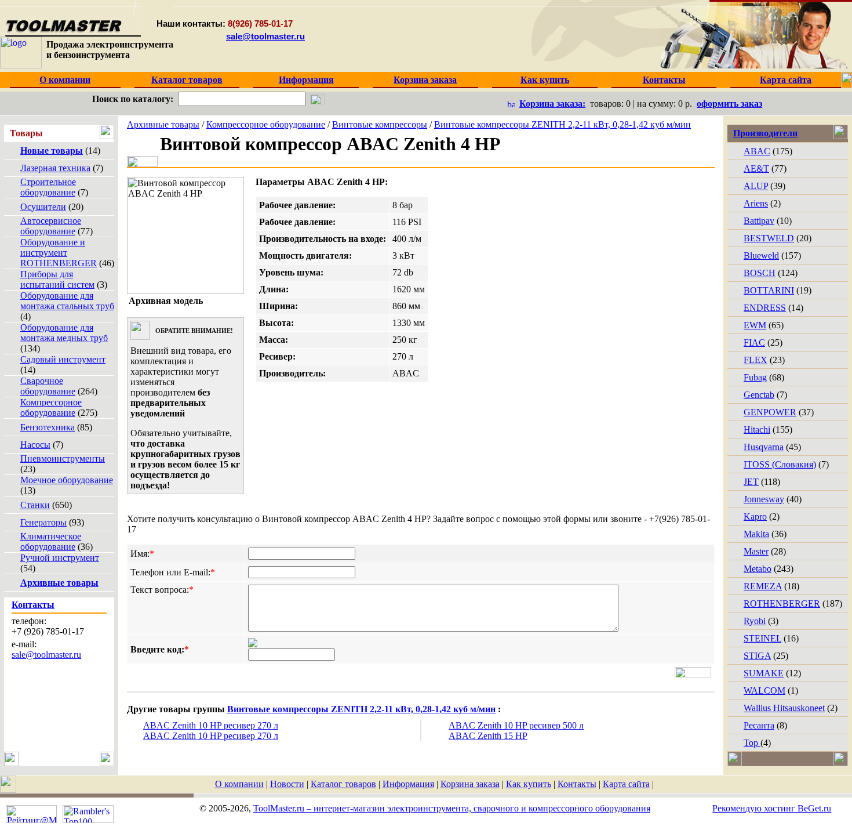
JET (751, 482)
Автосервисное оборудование (50, 226)
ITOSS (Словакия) (780, 464)
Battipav (759, 221)
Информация (408, 784)
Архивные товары (163, 124)
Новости (287, 784)
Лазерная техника (55, 168)
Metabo (757, 569)
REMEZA (763, 586)
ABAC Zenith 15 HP (488, 736)
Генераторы (43, 522)
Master (756, 551)
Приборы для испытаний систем (57, 279)
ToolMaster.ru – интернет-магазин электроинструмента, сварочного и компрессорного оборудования (451, 808)
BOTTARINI (769, 290)
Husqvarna (764, 447)
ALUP (756, 186)
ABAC (757, 151)
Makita (756, 534)
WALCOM (764, 690)
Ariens (756, 203)
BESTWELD (769, 238)
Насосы (35, 445)
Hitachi (757, 429)
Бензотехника (47, 427)
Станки (35, 505)
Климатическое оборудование (50, 541)
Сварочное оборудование (47, 386)
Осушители (43, 207)
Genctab (759, 395)
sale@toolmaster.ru (265, 36)
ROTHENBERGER (782, 603)
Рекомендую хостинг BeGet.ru (771, 808)
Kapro (755, 516)
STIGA (757, 656)
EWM (755, 325)
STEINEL (762, 638)
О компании (239, 784)
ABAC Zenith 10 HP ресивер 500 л (516, 725)
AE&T (756, 168)
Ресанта (759, 725)
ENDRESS (765, 308)
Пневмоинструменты (62, 458)
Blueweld (761, 255)
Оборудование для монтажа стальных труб (67, 301)
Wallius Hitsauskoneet (784, 708)
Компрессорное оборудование (51, 407)
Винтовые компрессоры (379, 124)
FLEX (755, 360)
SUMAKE (764, 673)
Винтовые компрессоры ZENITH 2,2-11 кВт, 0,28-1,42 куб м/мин (562, 124)
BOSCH (759, 273)
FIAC (754, 342)
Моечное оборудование (66, 480)
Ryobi (755, 621)
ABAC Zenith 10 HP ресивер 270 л (210, 725)
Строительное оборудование (48, 187)
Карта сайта (626, 784)
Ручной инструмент (59, 558)
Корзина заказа (470, 784)
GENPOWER (770, 412)
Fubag (755, 377)
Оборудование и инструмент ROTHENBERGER (58, 252)
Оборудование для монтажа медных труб (64, 332)
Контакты (577, 784)
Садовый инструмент (62, 359)
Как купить (528, 784)
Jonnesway (764, 499)
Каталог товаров (343, 784)
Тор (752, 743)
